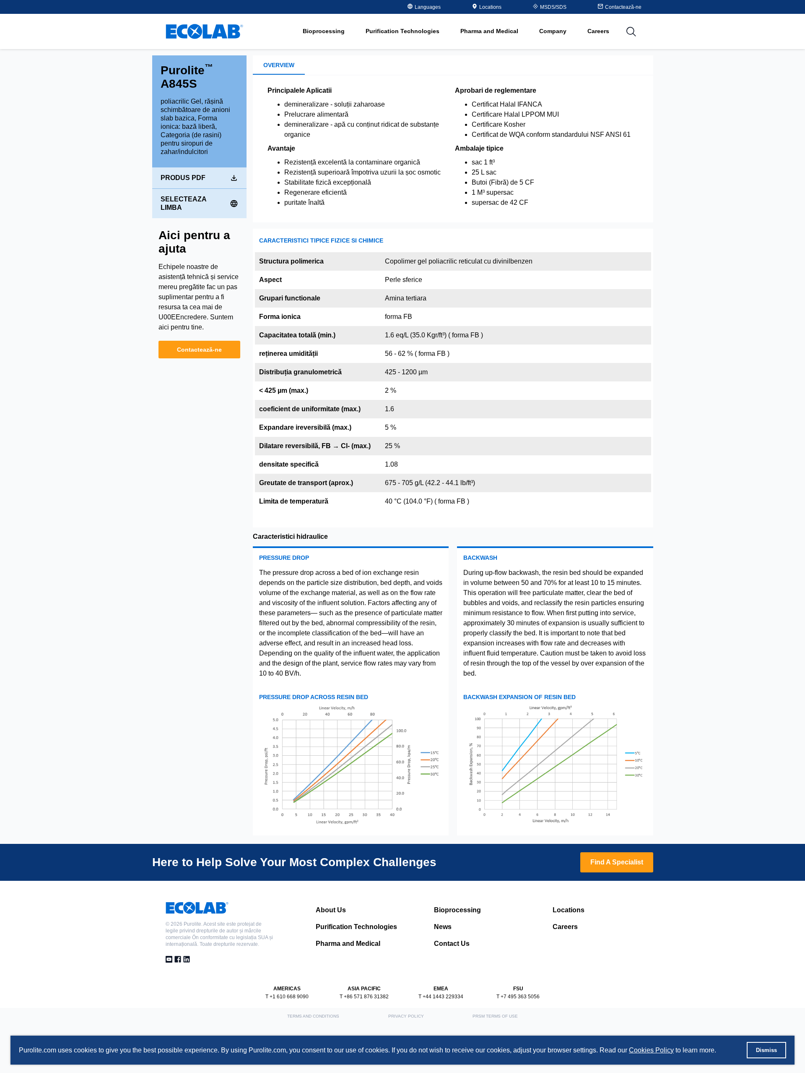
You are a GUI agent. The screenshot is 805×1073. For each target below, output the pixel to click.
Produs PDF (183, 177)
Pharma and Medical (348, 943)
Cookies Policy (651, 1050)
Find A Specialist (616, 862)
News (443, 926)
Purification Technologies (356, 926)
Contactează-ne (199, 349)
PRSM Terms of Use (495, 1016)
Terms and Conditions (313, 1016)
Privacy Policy (406, 1016)
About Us (331, 910)
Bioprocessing (457, 910)
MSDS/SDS (553, 7)
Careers (598, 31)
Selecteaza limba (183, 203)
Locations (490, 7)
